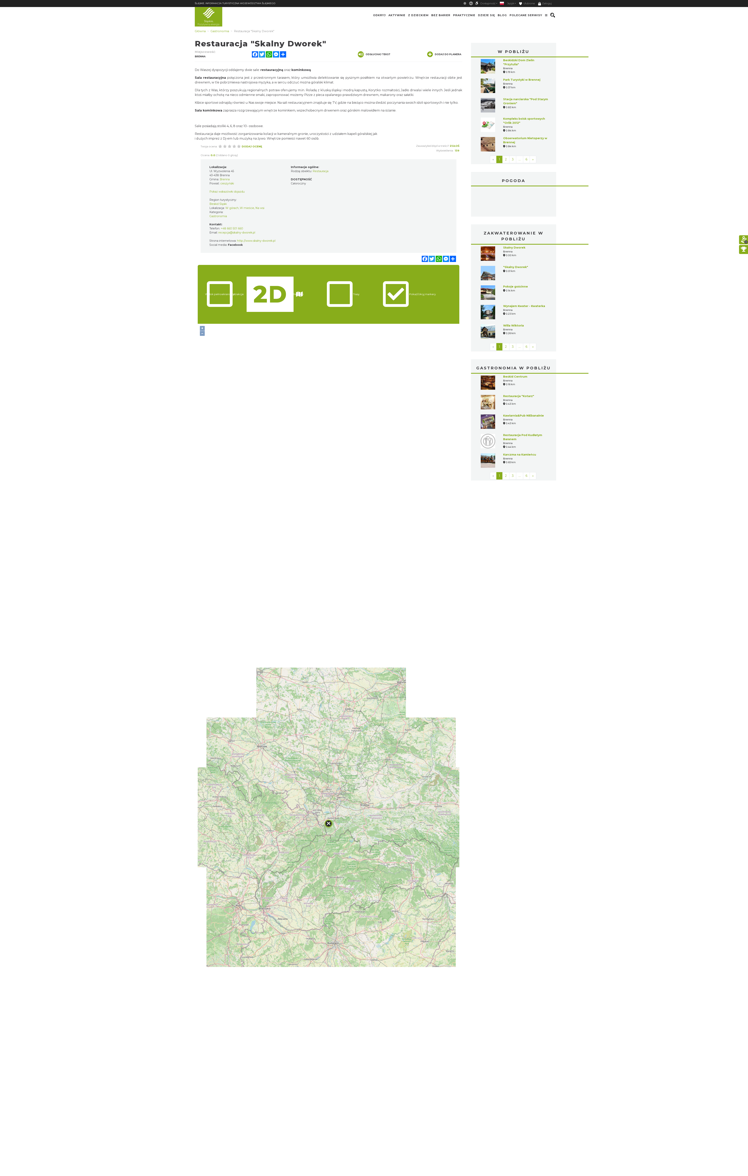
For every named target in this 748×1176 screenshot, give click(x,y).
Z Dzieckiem (418, 15)
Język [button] (510, 3)
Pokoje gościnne (515, 257)
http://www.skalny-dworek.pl (256, 240)
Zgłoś (454, 145)
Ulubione (529, 3)
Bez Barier (440, 15)
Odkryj (379, 15)
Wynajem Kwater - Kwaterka (524, 277)
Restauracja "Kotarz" (518, 367)
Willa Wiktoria (513, 296)
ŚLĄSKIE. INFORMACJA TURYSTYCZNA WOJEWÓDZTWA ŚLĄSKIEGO (235, 3)
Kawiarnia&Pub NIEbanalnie (523, 386)
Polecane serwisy (526, 15)
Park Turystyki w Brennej (521, 79)
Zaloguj (547, 3)
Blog (502, 15)
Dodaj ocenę (252, 146)
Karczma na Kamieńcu (519, 425)
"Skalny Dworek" (515, 238)
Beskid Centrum (515, 347)
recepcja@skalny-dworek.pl (236, 232)
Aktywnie (396, 15)
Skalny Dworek (514, 218)
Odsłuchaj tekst (378, 54)
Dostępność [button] (488, 3)
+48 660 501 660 (232, 228)
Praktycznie (464, 15)
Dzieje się (486, 15)
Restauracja (320, 171)
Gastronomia (218, 216)
